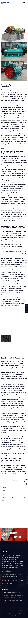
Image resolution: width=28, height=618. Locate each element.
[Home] (5, 2)
